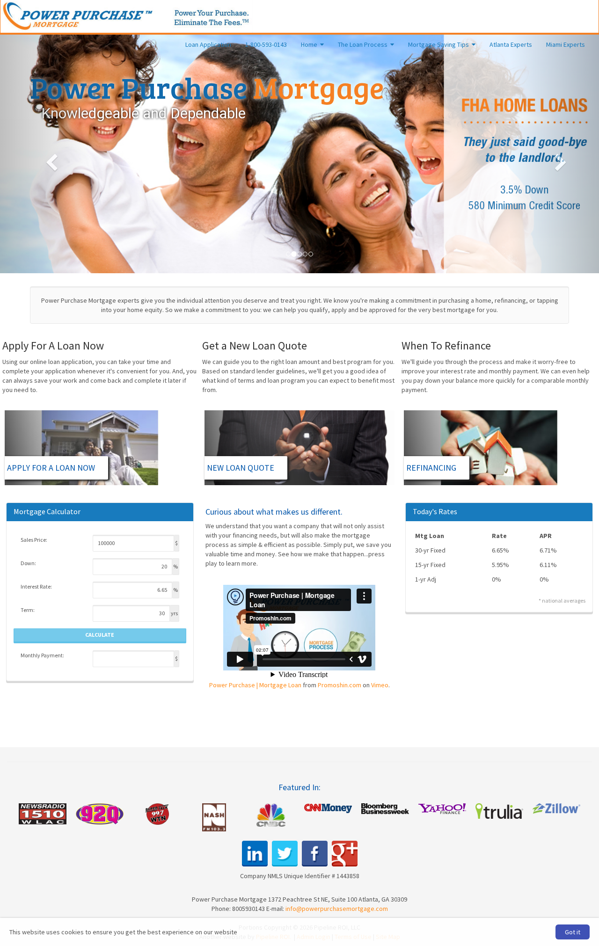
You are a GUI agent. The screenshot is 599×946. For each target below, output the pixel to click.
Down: (28, 563)
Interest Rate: (36, 586)
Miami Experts (565, 44)
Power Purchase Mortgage (126, 16)
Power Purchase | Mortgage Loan (255, 685)
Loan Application (208, 44)
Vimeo (379, 685)
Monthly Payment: (42, 655)
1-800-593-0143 (266, 44)
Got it (572, 932)
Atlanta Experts (510, 44)
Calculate (99, 634)
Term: (28, 609)
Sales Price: (34, 539)
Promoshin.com (339, 685)
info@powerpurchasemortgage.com (336, 908)
